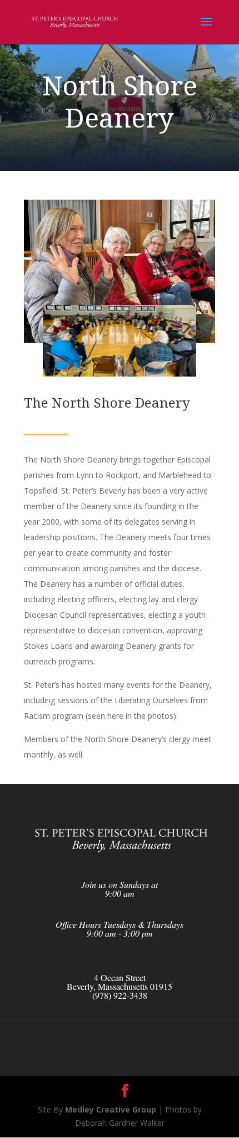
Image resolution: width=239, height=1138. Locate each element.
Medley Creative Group (110, 1109)
